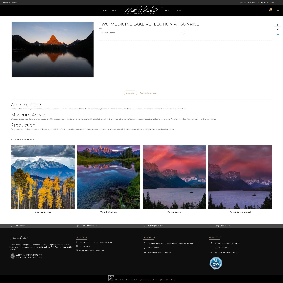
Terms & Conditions (168, 280)
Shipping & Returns (153, 280)
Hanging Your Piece (222, 226)
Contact (179, 10)
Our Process (20, 226)
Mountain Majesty (43, 212)
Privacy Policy (140, 280)
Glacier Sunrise (174, 212)
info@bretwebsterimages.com (227, 252)
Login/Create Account (266, 2)
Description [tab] (130, 93)
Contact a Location (10, 2)
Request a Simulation (247, 2)
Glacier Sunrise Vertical (240, 212)
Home (105, 10)
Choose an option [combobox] (108, 32)
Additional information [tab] (148, 93)
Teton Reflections (108, 212)
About (167, 10)
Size (100, 28)
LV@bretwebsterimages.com (159, 252)
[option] (43, 179)
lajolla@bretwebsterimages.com (91, 251)
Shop (114, 10)
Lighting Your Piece (155, 226)
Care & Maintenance (89, 226)
